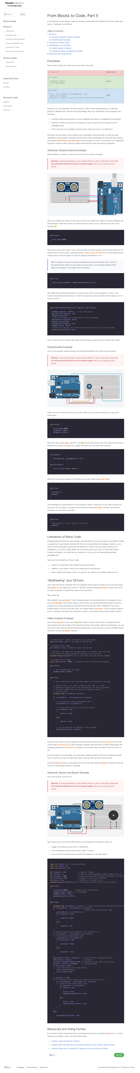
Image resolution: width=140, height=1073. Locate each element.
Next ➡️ (119, 1055)
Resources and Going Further (60, 54)
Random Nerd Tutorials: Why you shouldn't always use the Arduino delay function (83, 1045)
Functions (52, 34)
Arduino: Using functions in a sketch (66, 1041)
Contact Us (43, 1067)
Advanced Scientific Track (14, 43)
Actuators (6, 87)
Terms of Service (32, 1067)
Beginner (6, 102)
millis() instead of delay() (61, 48)
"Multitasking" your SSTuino (60, 45)
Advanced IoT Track (12, 47)
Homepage (20, 1067)
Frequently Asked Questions (15, 39)
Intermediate (7, 106)
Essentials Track (11, 35)
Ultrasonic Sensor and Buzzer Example (67, 51)
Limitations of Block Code (59, 43)
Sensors (6, 83)
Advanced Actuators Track (15, 51)
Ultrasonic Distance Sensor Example (66, 37)
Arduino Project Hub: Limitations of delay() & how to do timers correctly (80, 1048)
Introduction (10, 31)
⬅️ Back (52, 1055)
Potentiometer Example (61, 40)
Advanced (6, 110)
